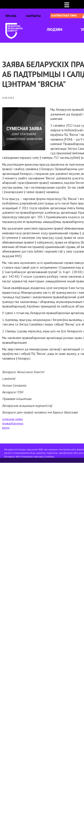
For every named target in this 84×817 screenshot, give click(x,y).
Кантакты (33, 16)
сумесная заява (12, 419)
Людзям (54, 29)
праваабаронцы (12, 423)
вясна (5, 428)
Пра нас (11, 16)
